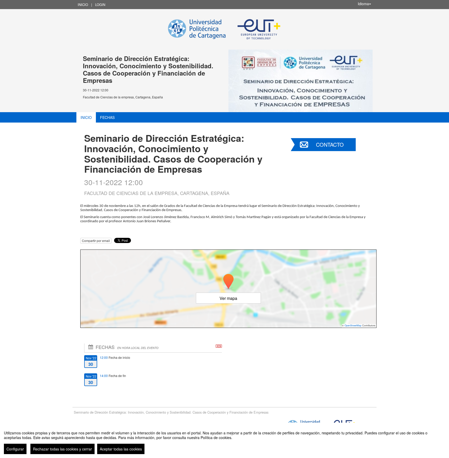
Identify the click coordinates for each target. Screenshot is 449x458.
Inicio (83, 4)
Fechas (107, 117)
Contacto (330, 144)
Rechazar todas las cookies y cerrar (62, 449)
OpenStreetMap (353, 325)
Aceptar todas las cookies (121, 449)
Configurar (15, 449)
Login (100, 4)
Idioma (363, 3)
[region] (224, 440)
